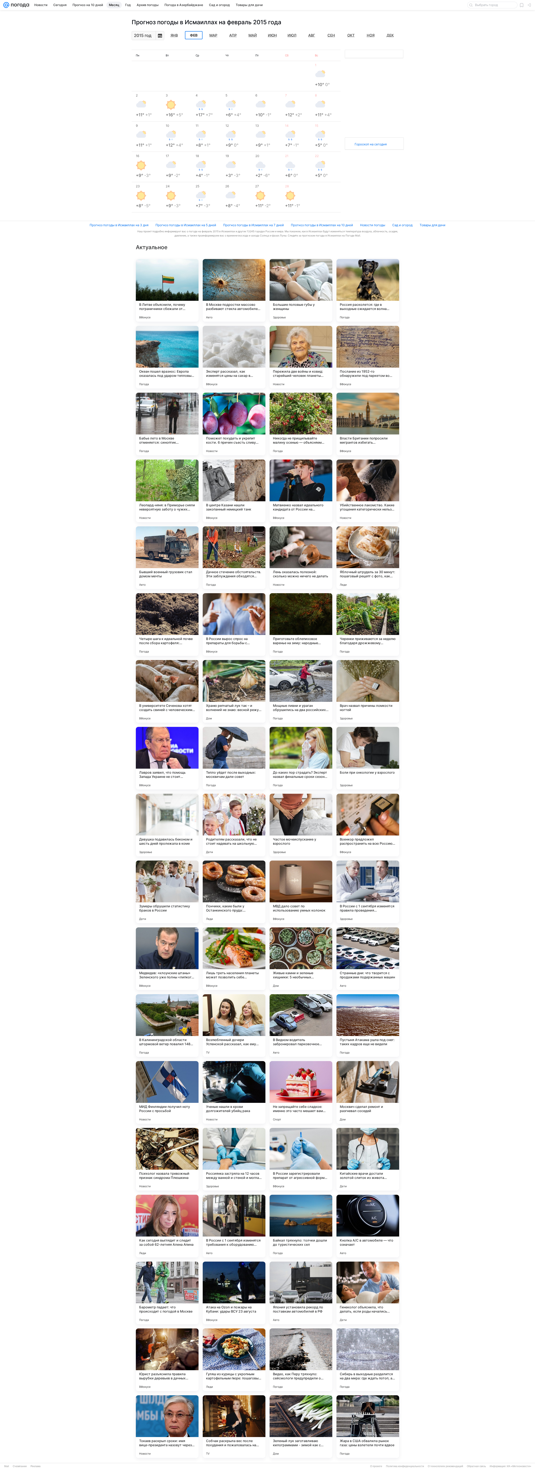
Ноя (370, 35)
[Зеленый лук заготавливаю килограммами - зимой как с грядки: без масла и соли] (301, 1426)
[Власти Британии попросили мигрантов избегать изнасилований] (367, 424)
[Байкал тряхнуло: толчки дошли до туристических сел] (301, 1226)
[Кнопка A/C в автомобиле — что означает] (367, 1226)
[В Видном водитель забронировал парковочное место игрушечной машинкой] (301, 1025)
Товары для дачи (432, 225)
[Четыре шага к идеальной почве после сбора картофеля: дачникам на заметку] (167, 624)
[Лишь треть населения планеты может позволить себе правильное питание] (234, 958)
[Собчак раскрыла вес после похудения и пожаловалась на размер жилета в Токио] (234, 1426)
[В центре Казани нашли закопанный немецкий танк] (234, 491)
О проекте (376, 1466)
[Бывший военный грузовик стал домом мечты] (167, 557)
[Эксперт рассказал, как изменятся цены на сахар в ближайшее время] (234, 357)
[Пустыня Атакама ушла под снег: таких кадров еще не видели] (367, 1025)
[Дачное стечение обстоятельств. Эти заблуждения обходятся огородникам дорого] (234, 557)
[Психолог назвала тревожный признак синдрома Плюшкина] (167, 1159)
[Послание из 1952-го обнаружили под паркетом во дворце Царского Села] (367, 357)
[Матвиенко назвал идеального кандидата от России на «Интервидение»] (301, 491)
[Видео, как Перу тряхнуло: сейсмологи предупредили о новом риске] (301, 1359)
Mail (6, 1466)
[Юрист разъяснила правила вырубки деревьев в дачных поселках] (167, 1359)
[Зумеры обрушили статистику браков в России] (167, 892)
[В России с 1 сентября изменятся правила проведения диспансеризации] (367, 892)
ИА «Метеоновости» (519, 1466)
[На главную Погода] (19, 5)
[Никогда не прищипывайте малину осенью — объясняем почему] (301, 424)
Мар (213, 35)
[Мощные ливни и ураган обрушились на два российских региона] (301, 691)
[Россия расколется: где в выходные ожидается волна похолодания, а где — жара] (367, 290)
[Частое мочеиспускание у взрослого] (301, 825)
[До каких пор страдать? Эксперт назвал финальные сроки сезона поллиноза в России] (301, 758)
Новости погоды (372, 225)
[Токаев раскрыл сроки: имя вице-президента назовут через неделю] (167, 1426)
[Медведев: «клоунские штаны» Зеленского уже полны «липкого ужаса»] (167, 958)
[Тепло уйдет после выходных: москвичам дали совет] (234, 758)
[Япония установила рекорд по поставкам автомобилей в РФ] (301, 1293)
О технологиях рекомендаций (445, 1466)
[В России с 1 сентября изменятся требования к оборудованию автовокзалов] (234, 1226)
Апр (233, 35)
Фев (193, 35)
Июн (272, 35)
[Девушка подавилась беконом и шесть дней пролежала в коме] (167, 825)
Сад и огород (402, 225)
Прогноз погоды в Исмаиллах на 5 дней (185, 225)
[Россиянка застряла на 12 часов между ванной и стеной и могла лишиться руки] (234, 1159)
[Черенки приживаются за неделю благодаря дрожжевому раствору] (367, 624)
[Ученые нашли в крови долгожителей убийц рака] (234, 1092)
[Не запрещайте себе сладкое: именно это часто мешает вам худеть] (301, 1092)
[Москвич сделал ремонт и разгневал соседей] (367, 1092)
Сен (331, 35)
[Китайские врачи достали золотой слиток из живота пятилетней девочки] (367, 1159)
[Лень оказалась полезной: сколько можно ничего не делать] (301, 557)
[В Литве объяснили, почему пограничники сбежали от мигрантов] (167, 290)
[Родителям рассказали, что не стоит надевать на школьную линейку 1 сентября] (234, 825)
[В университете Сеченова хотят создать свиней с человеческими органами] (167, 691)
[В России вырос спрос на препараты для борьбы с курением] (234, 624)
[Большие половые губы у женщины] (301, 290)
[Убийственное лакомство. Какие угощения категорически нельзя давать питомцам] (367, 491)
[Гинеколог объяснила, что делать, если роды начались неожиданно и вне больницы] (367, 1293)
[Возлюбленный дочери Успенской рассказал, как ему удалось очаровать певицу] (234, 1025)
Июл (292, 35)
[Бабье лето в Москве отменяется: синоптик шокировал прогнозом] (167, 424)
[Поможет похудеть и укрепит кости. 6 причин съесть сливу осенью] (234, 424)
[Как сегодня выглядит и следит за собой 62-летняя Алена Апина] (167, 1226)
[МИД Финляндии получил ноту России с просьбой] (167, 1092)
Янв (174, 35)
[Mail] (6, 5)
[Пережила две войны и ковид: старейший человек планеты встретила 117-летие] (301, 357)
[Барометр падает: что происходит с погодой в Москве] (167, 1293)
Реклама (36, 1466)
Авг (311, 35)
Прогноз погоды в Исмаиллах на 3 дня (119, 225)
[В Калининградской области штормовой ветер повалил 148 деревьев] (167, 1025)
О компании (20, 1466)
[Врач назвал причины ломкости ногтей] (367, 691)
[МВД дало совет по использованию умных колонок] (301, 892)
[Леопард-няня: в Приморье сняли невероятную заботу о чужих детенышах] (167, 491)
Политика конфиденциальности (405, 1466)
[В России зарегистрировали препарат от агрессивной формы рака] (301, 1159)
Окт (351, 35)
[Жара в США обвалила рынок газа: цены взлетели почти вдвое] (367, 1426)
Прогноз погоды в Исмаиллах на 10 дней (322, 225)
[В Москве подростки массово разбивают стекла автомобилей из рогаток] (234, 290)
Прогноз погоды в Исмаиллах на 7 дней (253, 225)
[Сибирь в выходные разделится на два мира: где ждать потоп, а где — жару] (367, 1359)
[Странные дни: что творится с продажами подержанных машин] (367, 958)
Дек (390, 35)
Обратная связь (476, 1466)
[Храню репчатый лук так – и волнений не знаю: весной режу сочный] (234, 691)
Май (252, 35)
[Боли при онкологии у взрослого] (367, 758)
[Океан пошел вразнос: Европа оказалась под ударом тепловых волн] (167, 357)
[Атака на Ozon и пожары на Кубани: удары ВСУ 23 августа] (234, 1293)
